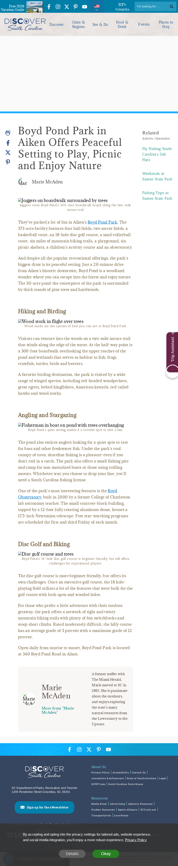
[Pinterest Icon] (75, 7)
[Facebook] (7, 143)
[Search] (171, 6)
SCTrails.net (148, 809)
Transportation (101, 815)
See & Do (100, 24)
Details (72, 853)
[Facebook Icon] (49, 7)
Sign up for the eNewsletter (48, 807)
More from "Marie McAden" (58, 710)
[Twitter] (7, 152)
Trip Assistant (172, 349)
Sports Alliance (128, 809)
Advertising (117, 803)
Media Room (99, 803)
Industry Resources (140, 803)
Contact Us (139, 772)
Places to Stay (166, 24)
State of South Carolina (141, 778)
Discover (56, 24)
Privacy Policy (100, 772)
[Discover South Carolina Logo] (23, 24)
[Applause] (7, 132)
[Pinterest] (7, 162)
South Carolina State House (125, 784)
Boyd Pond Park (102, 222)
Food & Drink (122, 24)
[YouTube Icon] (84, 7)
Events (144, 24)
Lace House (121, 815)
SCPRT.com (98, 784)
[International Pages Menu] (96, 6)
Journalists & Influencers (107, 778)
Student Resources (103, 809)
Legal (162, 778)
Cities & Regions (78, 24)
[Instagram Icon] (58, 7)
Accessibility (120, 772)
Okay (106, 853)
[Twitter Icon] (66, 7)
